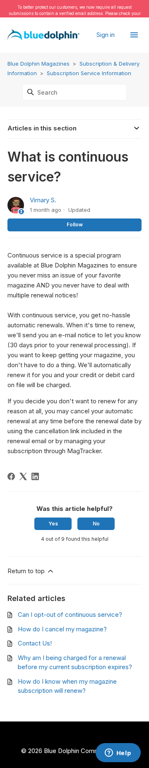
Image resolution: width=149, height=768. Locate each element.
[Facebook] (11, 476)
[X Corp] (23, 476)
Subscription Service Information (89, 73)
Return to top (26, 571)
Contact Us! (35, 643)
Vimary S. (43, 200)
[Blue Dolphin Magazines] (43, 35)
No (96, 523)
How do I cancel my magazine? (62, 629)
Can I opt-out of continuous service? (70, 614)
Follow (75, 224)
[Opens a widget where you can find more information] (118, 753)
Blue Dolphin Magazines (38, 63)
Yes (53, 523)
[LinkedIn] (35, 476)
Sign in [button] (106, 35)
